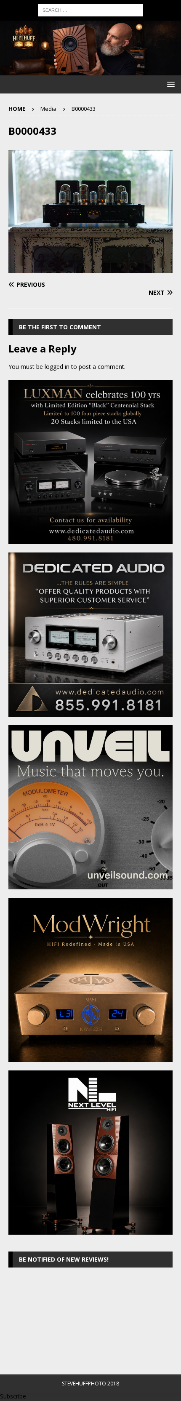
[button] (169, 84)
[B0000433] (90, 268)
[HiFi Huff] (90, 71)
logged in (57, 367)
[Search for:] (90, 9)
